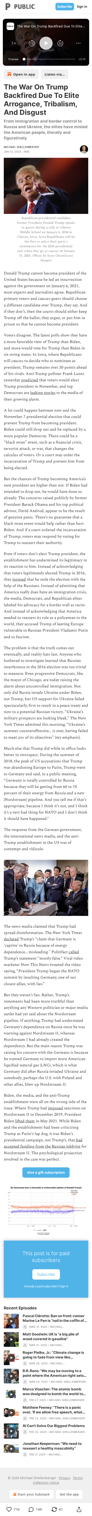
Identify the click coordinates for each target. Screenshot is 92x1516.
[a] (11, 1321)
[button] (14, 43)
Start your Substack (33, 1494)
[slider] (49, 59)
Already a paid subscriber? (46, 1286)
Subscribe (64, 6)
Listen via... (55, 74)
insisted (19, 579)
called (74, 952)
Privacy (64, 1478)
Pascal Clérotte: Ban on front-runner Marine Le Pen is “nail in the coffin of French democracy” (53, 1318)
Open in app (24, 74)
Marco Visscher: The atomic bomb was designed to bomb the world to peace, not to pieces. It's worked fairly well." (55, 1391)
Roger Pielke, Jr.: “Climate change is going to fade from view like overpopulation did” (53, 1355)
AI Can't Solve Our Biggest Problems (54, 1425)
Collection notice (46, 1482)
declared (11, 939)
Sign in (82, 6)
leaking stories (42, 393)
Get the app (69, 1494)
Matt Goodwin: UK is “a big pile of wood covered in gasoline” (51, 1336)
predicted (29, 380)
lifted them (25, 1121)
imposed (55, 1108)
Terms (78, 1478)
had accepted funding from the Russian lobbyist (43, 1143)
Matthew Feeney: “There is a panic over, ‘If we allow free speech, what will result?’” (52, 1410)
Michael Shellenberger (21, 147)
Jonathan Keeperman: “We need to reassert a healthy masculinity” (52, 1445)
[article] (46, 1321)
